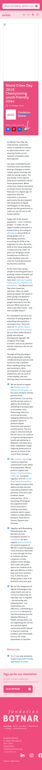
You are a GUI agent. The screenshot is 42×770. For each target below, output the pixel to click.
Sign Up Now (13, 689)
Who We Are (33, 726)
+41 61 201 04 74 (10, 752)
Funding (8, 728)
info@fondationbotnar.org (13, 749)
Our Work (23, 726)
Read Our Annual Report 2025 (19, 6)
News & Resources (20, 728)
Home (15, 726)
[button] (8, 129)
